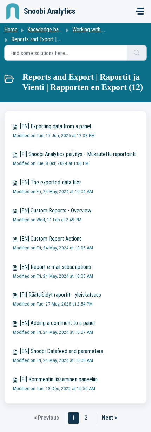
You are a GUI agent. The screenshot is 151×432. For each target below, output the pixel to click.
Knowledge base (45, 29)
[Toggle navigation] (140, 11)
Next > (109, 417)
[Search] (137, 53)
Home (11, 29)
